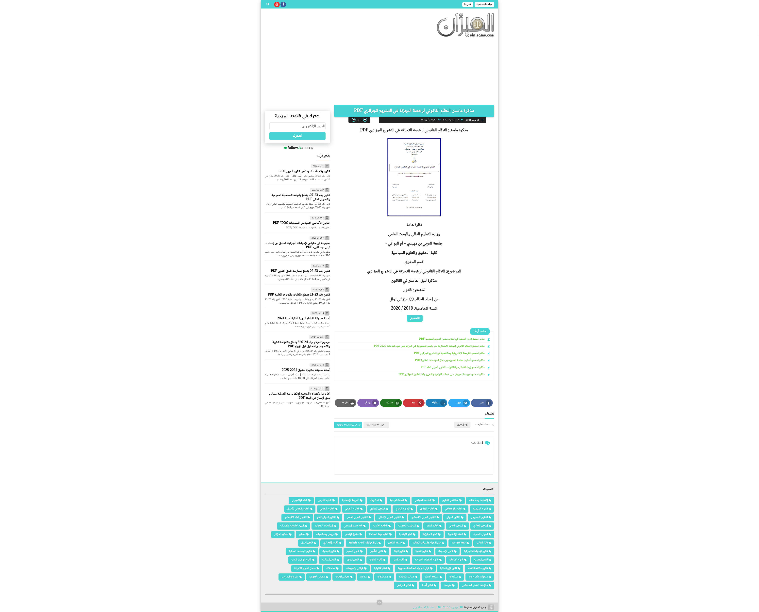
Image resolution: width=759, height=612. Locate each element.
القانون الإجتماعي (453, 508)
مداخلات (330, 568)
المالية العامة (432, 525)
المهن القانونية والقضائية (292, 525)
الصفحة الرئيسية (452, 120)
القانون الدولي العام (326, 517)
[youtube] (277, 4)
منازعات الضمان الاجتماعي (475, 585)
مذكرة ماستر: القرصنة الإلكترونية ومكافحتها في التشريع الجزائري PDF (449, 353)
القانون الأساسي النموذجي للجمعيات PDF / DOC (301, 223)
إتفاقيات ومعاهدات (478, 500)
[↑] (379, 602)
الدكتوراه (374, 500)
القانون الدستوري (479, 517)
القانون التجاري (377, 508)
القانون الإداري (427, 508)
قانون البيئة (399, 551)
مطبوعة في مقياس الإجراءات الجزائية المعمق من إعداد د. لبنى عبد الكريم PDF (297, 245)
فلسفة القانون (395, 542)
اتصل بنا (467, 4)
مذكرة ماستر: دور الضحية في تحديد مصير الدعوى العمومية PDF (452, 339)
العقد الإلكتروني (299, 500)
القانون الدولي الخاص (357, 517)
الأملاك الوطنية (397, 500)
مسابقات (453, 576)
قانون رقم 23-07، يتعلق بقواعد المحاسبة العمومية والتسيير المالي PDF (300, 197)
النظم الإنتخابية (455, 534)
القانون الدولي (453, 517)
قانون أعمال (307, 542)
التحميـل (415, 318)
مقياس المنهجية (317, 576)
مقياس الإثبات (342, 576)
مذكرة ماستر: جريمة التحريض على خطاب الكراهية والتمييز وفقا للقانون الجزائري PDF (441, 375)
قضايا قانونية (380, 568)
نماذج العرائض (404, 585)
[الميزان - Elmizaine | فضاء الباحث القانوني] (465, 25)
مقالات (363, 576)
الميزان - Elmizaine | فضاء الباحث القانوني (436, 607)
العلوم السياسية (480, 508)
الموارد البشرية (480, 534)
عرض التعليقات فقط (375, 425)
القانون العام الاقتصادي (295, 517)
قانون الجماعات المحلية (300, 551)
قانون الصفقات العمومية (426, 559)
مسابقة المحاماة (406, 576)
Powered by (307, 147)
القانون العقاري (480, 525)
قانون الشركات (456, 559)
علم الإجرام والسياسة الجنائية (426, 542)
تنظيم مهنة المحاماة (378, 534)
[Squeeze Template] (491, 607)
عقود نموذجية (458, 542)
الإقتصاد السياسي (422, 500)
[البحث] (268, 5)
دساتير (302, 534)
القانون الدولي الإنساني (389, 517)
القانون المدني (456, 525)
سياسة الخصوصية (484, 4)
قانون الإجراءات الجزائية (476, 551)
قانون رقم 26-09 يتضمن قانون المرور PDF (304, 171)
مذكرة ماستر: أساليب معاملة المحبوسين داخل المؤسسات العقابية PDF (450, 360)
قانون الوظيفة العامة (301, 559)
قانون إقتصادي (330, 542)
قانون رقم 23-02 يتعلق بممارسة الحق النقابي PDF (300, 271)
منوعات (447, 585)
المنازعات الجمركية (323, 525)
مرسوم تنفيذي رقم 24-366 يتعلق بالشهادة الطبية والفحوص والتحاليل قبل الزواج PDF (301, 344)
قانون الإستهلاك (445, 551)
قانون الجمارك (329, 551)
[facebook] (283, 4)
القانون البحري (403, 508)
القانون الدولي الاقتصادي (423, 517)
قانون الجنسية (481, 559)
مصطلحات (382, 576)
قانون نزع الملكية (448, 568)
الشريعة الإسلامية (350, 500)
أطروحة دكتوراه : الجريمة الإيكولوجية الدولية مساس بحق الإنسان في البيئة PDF (299, 396)
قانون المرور (352, 559)
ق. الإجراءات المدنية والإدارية (363, 542)
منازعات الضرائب (289, 576)
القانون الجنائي (327, 508)
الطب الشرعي (324, 500)
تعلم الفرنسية (405, 534)
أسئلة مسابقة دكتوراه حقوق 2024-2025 (306, 370)
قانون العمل (398, 559)
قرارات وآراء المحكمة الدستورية (413, 568)
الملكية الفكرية (380, 525)
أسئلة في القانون (450, 500)
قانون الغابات (375, 559)
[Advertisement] (379, 71)
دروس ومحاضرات (325, 534)
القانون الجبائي (352, 508)
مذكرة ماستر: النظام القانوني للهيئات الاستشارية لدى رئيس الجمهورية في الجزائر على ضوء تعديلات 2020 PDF (429, 346)
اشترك (297, 136)
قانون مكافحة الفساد (478, 568)
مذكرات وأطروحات (429, 120)
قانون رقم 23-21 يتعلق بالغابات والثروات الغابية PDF (299, 295)
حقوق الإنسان (352, 534)
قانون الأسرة (421, 551)
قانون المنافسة (329, 559)
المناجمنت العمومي (353, 525)
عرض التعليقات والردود (347, 425)
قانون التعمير (352, 551)
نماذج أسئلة (427, 585)
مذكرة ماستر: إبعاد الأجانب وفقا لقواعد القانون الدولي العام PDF (453, 368)
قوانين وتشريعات (354, 568)
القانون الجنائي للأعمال (298, 508)
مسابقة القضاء (432, 576)
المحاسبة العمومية (407, 525)
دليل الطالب (482, 542)
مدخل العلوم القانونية (305, 568)
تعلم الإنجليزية (430, 534)
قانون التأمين (376, 551)
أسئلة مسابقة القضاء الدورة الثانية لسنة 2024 (303, 318)
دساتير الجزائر (281, 534)
